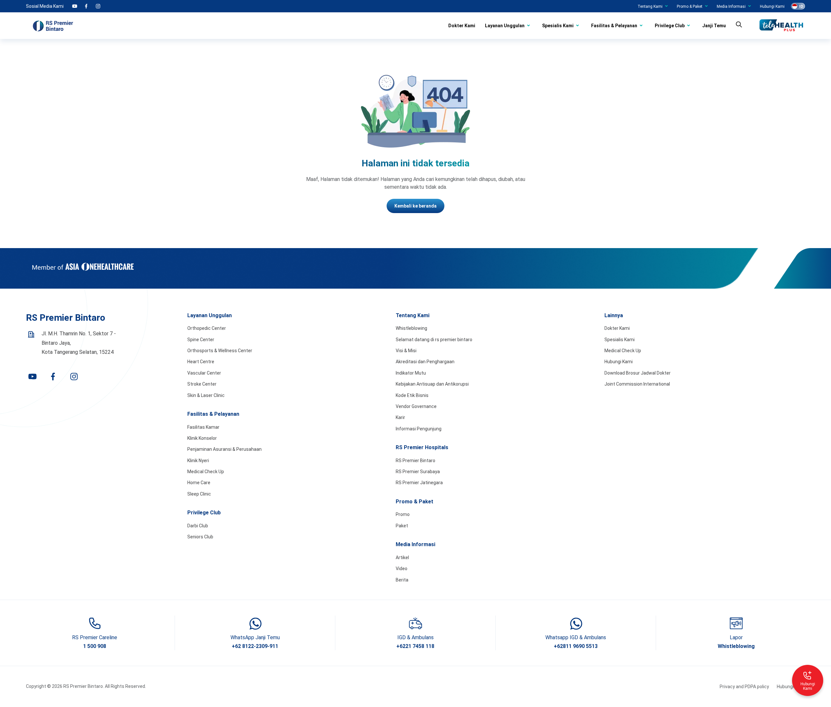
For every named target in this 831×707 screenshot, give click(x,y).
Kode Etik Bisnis (412, 395)
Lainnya (613, 315)
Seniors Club (200, 536)
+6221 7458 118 (415, 646)
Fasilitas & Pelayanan (614, 25)
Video (401, 568)
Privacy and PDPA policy (744, 686)
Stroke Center (202, 384)
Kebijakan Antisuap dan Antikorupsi (432, 384)
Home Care (198, 482)
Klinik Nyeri (198, 460)
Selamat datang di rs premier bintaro (434, 339)
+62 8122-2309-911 (255, 646)
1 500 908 (94, 646)
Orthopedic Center (206, 328)
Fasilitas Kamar (203, 427)
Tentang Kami (650, 6)
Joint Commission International (637, 384)
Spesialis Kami (558, 25)
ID (801, 6)
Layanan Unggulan (505, 25)
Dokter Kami (461, 25)
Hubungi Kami (772, 6)
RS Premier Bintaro (415, 460)
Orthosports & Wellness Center (219, 350)
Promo (403, 514)
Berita (402, 579)
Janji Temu (714, 25)
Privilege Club (670, 25)
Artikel (402, 557)
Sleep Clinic (199, 494)
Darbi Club (197, 525)
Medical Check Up (205, 471)
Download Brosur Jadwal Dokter (637, 373)
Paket (402, 525)
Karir (400, 417)
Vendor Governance (416, 406)
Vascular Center (204, 373)
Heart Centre (200, 361)
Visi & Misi (406, 350)
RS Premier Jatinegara (419, 482)
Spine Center (200, 339)
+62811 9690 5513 (576, 646)
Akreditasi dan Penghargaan (425, 361)
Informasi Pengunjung (418, 428)
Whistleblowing (411, 328)
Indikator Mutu (411, 373)
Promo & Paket (689, 6)
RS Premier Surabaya (418, 471)
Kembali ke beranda (415, 206)
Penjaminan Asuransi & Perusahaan (224, 449)
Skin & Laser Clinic (206, 395)
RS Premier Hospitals (422, 447)
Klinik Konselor (202, 438)
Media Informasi (731, 6)
